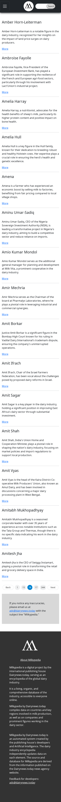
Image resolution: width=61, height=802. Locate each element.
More (5, 49)
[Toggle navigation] (5, 6)
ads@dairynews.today (22, 610)
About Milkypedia (30, 660)
